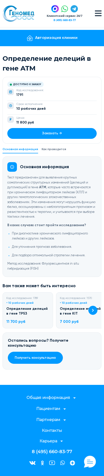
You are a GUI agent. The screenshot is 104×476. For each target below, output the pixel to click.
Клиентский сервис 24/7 (64, 16)
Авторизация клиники (56, 38)
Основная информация (20, 149)
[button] (92, 310)
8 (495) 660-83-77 (65, 20)
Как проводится (54, 149)
